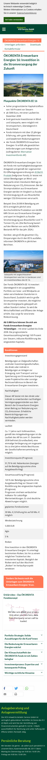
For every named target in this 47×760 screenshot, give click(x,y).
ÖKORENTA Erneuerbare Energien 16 (22, 40)
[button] (7, 688)
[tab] (23, 637)
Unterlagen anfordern (15, 44)
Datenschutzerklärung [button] (26, 13)
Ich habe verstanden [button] (14, 20)
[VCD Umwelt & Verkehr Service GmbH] (25, 29)
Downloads (35, 44)
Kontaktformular (12, 48)
